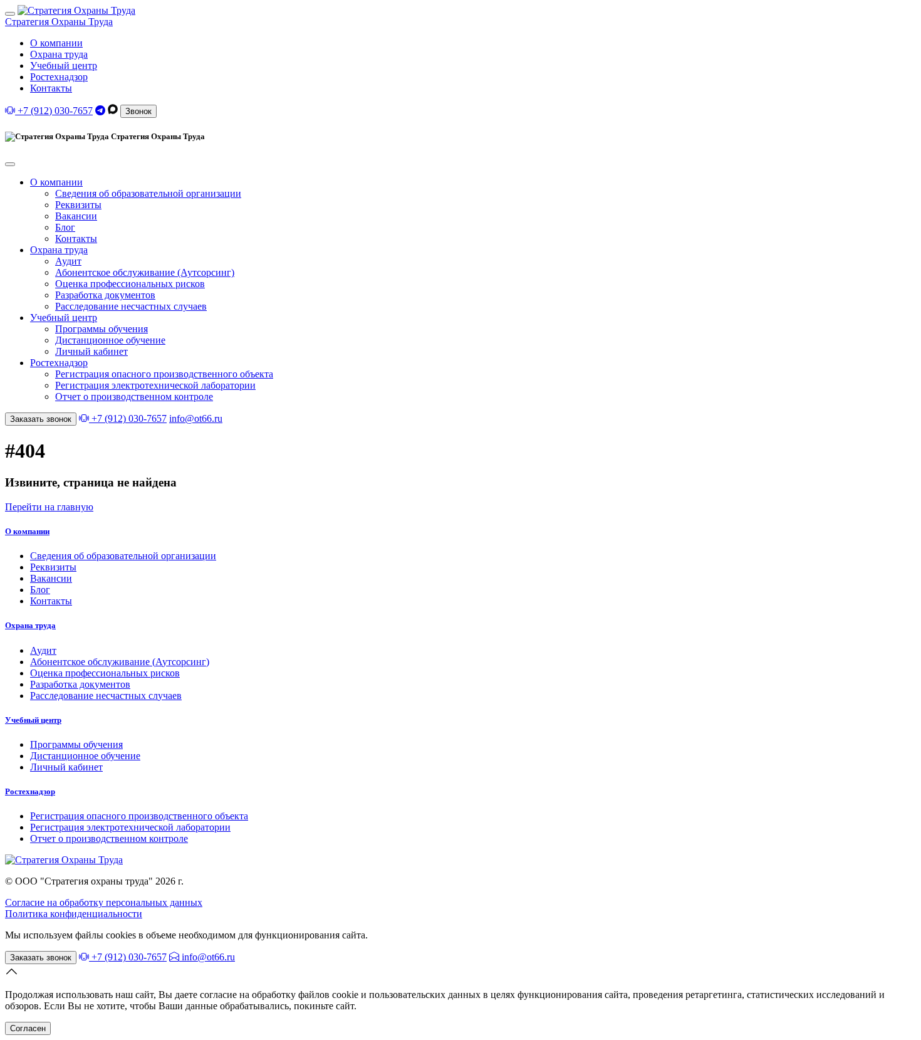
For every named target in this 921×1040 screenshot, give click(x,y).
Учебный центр (63, 65)
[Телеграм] (100, 110)
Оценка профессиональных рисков (130, 283)
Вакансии (76, 216)
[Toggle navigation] (10, 14)
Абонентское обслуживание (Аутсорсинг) (144, 272)
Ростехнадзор (59, 76)
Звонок (138, 111)
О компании (56, 43)
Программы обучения (101, 328)
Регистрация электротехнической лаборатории (155, 385)
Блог (65, 227)
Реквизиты (78, 204)
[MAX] (113, 110)
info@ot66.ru (195, 418)
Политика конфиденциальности (73, 913)
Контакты (51, 88)
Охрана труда (59, 54)
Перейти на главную (49, 507)
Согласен (28, 1028)
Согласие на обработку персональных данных (103, 902)
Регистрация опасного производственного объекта (164, 374)
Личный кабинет (91, 351)
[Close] (10, 164)
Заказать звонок (40, 419)
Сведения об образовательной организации (148, 193)
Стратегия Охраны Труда (59, 21)
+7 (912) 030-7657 (54, 110)
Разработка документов (105, 295)
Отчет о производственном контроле (134, 396)
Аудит (68, 261)
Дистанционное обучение (110, 340)
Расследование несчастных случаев (131, 306)
